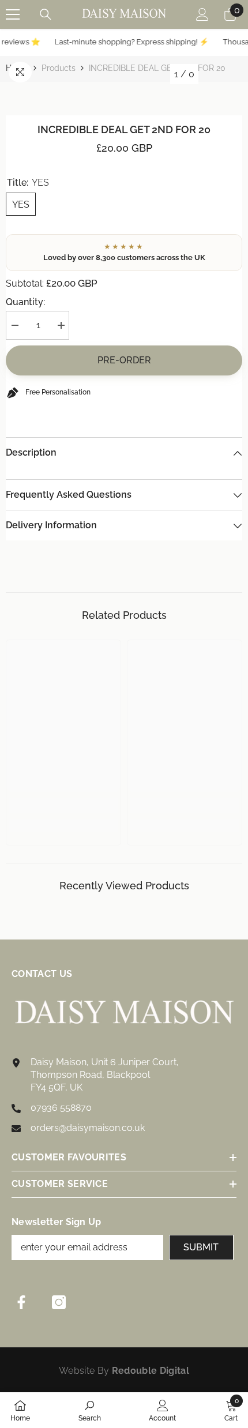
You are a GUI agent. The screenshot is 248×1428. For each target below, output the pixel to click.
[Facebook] (21, 1302)
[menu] (13, 14)
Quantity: (25, 301)
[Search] (45, 14)
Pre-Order (124, 360)
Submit (201, 1247)
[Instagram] (58, 1302)
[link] (63, 805)
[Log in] (202, 14)
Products (59, 68)
